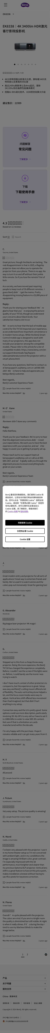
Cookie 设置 (25, 539)
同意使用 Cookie (25, 522)
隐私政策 (24, 511)
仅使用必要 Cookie (25, 531)
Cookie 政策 (13, 511)
